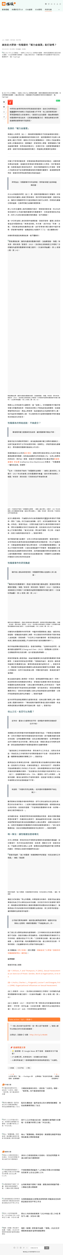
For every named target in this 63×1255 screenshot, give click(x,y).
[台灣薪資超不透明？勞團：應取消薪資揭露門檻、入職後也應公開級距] (11, 1189)
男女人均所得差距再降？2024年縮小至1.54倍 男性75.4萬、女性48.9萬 (40, 1214)
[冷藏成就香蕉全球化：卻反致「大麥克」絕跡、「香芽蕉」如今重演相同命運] (11, 1093)
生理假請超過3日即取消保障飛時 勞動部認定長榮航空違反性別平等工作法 (41, 1200)
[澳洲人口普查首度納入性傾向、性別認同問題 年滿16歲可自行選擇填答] (11, 1160)
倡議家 (7, 39)
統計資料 (27, 453)
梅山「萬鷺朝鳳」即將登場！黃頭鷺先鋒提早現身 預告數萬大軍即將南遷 (41, 1135)
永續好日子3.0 (17, 9)
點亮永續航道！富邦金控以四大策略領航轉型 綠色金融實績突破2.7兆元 (41, 1104)
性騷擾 (12, 1068)
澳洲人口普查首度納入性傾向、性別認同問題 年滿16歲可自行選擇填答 (40, 1156)
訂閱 (47, 1248)
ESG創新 (29, 9)
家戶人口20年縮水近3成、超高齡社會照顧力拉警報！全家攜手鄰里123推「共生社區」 (41, 1121)
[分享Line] (4, 107)
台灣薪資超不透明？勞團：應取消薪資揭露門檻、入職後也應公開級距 (41, 1185)
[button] (60, 4)
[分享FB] (4, 102)
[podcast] (51, 4)
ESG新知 (38, 9)
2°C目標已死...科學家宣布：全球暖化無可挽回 (29, 1057)
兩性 (29, 1068)
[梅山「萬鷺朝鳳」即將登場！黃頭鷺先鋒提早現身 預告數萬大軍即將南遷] (11, 1139)
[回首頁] (9, 4)
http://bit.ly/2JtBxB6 (38, 1034)
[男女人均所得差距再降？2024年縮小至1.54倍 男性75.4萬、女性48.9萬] (11, 1218)
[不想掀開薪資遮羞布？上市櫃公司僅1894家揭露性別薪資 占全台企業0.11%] (11, 1175)
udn (3, 39)
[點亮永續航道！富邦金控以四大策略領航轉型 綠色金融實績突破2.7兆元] (11, 1108)
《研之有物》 (22, 950)
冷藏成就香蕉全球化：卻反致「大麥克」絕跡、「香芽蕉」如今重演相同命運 (40, 1089)
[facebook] (46, 4)
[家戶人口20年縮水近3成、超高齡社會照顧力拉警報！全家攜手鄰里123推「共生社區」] (11, 1125)
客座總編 (5, 9)
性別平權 (21, 1068)
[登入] (57, 4)
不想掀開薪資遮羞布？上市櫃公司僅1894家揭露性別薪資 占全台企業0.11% (40, 1171)
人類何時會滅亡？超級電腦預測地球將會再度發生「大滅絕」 (35, 1060)
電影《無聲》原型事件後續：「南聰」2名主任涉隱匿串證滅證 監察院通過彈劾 (40, 1229)
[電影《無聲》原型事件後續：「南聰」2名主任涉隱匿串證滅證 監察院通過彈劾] (11, 1233)
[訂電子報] (54, 4)
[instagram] (49, 4)
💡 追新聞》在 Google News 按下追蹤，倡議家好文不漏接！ (35, 1052)
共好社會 (48, 9)
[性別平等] (10, 102)
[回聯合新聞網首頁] (3, 4)
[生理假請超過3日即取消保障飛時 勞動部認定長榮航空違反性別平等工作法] (11, 1204)
